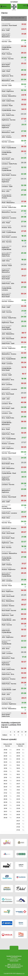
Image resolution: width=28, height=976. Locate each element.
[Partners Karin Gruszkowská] (7, 900)
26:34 (23, 388)
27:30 (23, 131)
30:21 (23, 678)
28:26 (23, 619)
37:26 (23, 201)
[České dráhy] (7, 877)
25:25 (23, 463)
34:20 (23, 521)
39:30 (23, 422)
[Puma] (7, 865)
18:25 (23, 236)
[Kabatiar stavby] (21, 900)
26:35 (23, 358)
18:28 (23, 546)
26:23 (23, 53)
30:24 (23, 294)
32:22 (23, 630)
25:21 (24, 600)
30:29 (23, 412)
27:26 (23, 40)
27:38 (23, 557)
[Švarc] (7, 923)
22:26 (23, 174)
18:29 (23, 241)
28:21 (23, 698)
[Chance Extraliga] (7, 911)
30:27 (23, 605)
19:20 (23, 260)
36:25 (23, 282)
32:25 (23, 141)
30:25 (23, 75)
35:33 (23, 146)
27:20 (23, 119)
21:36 (23, 537)
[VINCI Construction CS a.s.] (21, 911)
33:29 (23, 306)
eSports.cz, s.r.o (20, 973)
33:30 (23, 673)
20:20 (23, 393)
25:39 (23, 253)
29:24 (23, 338)
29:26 (23, 206)
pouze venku (17, 17)
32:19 (23, 367)
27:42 (23, 211)
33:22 (23, 84)
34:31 (23, 109)
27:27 (23, 442)
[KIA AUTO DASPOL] (21, 865)
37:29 (23, 505)
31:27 (24, 276)
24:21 (23, 29)
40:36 (23, 402)
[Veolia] (7, 934)
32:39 (23, 185)
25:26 (23, 693)
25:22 (23, 63)
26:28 (23, 483)
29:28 (23, 46)
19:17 (24, 374)
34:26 (23, 668)
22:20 (23, 353)
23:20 (23, 467)
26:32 (23, 70)
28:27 (23, 636)
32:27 (23, 398)
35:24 (23, 342)
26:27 (23, 512)
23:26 (23, 489)
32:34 (23, 90)
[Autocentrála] (7, 888)
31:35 (24, 703)
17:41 (24, 657)
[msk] (7, 854)
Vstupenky (14, 1)
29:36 (23, 217)
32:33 (23, 167)
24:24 (23, 114)
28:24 (23, 496)
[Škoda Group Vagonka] (21, 923)
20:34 (23, 80)
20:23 (23, 428)
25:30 (23, 321)
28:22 (23, 151)
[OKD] (21, 854)
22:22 (23, 226)
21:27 (24, 438)
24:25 (23, 158)
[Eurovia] (21, 877)
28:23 (23, 269)
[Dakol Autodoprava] (21, 888)
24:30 (23, 195)
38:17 (24, 333)
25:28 (23, 58)
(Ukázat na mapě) (14, 960)
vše (23, 17)
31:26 (23, 34)
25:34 (23, 688)
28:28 (23, 163)
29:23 (23, 347)
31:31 (24, 247)
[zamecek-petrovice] (21, 842)
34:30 (23, 590)
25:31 (24, 125)
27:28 (23, 190)
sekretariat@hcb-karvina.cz (16, 965)
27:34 (23, 222)
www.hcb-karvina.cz (15, 967)
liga (3, 19)
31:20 (23, 300)
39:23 (23, 552)
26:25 (23, 573)
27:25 (23, 231)
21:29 (23, 311)
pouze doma (10, 17)
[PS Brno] (21, 934)
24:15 (23, 95)
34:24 (23, 452)
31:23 (24, 100)
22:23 (23, 641)
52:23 (23, 708)
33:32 (23, 104)
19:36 (23, 379)
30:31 (23, 477)
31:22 (24, 24)
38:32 (23, 584)
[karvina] (7, 842)
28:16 (23, 136)
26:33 (23, 609)
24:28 (23, 407)
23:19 (23, 517)
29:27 (23, 532)
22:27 (23, 542)
